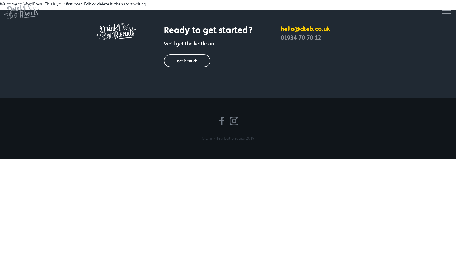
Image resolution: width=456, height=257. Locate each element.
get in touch (187, 60)
